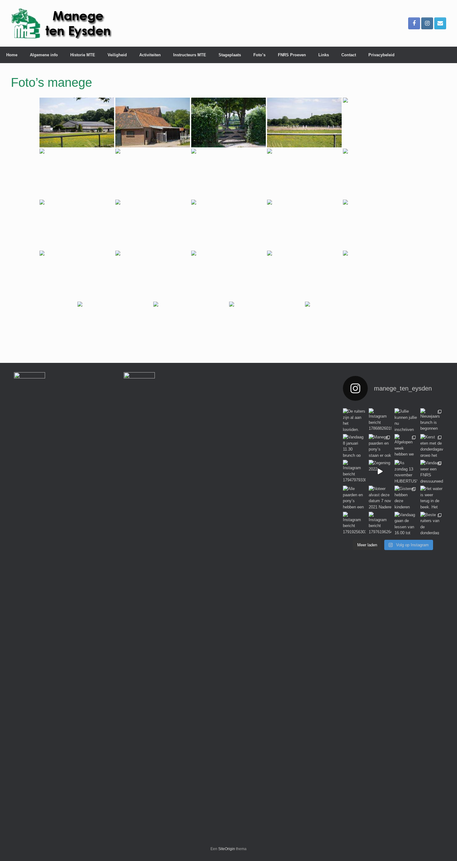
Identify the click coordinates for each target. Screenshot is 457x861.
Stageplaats (230, 55)
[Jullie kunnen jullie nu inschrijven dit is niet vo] (406, 419)
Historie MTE (82, 55)
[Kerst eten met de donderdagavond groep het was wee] (431, 445)
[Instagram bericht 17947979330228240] (354, 471)
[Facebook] (414, 23)
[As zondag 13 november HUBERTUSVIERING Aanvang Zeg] (406, 471)
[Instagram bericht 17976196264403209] (380, 523)
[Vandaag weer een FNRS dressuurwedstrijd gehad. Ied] (431, 471)
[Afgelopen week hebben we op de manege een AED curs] (406, 445)
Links (323, 55)
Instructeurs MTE (189, 55)
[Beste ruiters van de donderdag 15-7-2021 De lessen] (431, 523)
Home (11, 55)
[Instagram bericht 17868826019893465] (380, 419)
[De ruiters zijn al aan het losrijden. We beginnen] (354, 419)
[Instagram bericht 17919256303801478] (354, 523)
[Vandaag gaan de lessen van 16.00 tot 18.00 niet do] (406, 523)
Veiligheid (117, 55)
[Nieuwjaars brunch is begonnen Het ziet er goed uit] (431, 419)
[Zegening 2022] (380, 471)
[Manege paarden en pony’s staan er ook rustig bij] (380, 445)
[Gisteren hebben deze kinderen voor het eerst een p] (406, 497)
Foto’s (259, 55)
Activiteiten (150, 55)
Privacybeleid (381, 55)
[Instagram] (427, 23)
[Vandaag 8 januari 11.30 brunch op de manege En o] (354, 445)
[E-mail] (440, 23)
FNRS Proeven (292, 55)
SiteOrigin (226, 849)
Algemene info (44, 55)
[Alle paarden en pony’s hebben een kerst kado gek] (354, 497)
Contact (348, 55)
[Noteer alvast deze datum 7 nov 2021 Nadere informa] (380, 497)
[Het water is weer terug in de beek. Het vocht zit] (431, 497)
